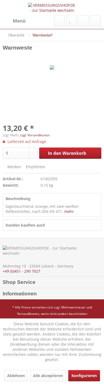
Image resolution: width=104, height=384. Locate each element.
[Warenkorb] (95, 21)
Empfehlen (35, 166)
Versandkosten (28, 313)
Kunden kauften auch (25, 225)
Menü (19, 21)
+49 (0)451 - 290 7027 (21, 271)
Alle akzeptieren (48, 375)
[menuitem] (14, 21)
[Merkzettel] (71, 21)
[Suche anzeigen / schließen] (59, 21)
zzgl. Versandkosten (35, 135)
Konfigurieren (84, 375)
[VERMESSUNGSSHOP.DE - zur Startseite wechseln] (52, 8)
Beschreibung (18, 198)
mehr (69, 211)
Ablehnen (16, 375)
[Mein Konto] (83, 21)
